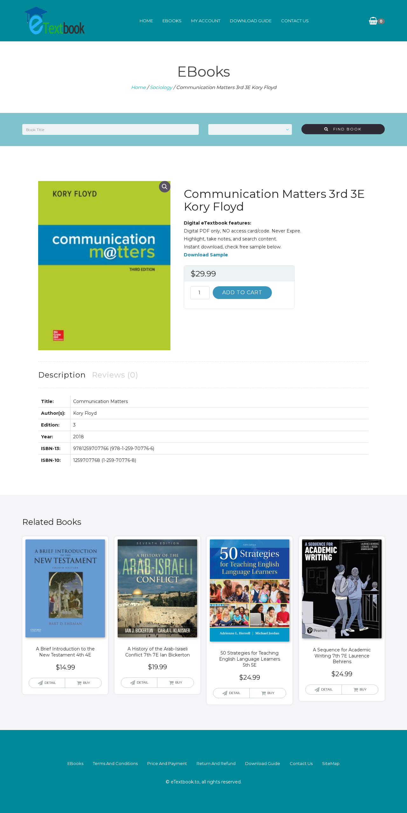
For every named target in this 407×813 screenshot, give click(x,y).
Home (146, 20)
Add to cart (242, 292)
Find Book (345, 129)
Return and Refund (216, 763)
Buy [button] (86, 683)
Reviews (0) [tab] (115, 374)
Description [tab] (62, 374)
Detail (50, 683)
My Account (205, 20)
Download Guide (251, 20)
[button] (164, 186)
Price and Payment (167, 763)
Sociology (161, 87)
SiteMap (331, 763)
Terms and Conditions (115, 763)
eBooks (172, 20)
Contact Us (295, 20)
